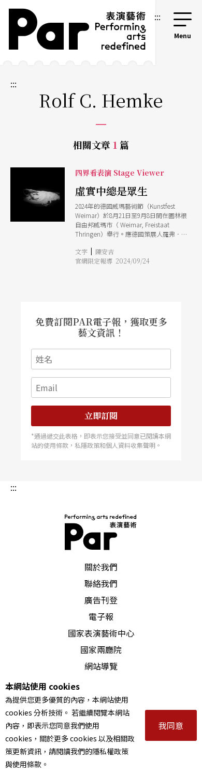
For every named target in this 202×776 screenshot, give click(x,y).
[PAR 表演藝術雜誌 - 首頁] (76, 32)
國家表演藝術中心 (101, 633)
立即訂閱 (101, 416)
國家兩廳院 (101, 649)
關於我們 (101, 567)
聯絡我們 (101, 583)
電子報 (101, 616)
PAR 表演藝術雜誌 (101, 532)
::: (157, 16)
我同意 (170, 725)
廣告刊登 (101, 600)
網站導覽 (101, 666)
